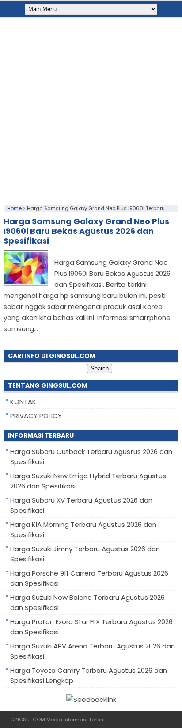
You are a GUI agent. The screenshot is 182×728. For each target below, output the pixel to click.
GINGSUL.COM (27, 719)
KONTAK (23, 401)
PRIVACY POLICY (36, 415)
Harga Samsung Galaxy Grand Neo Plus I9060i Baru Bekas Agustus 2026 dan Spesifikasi (86, 231)
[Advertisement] (91, 109)
